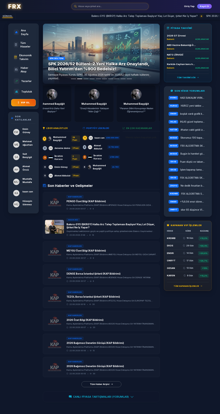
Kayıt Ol (204, 6)
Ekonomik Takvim (25, 57)
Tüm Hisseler (25, 44)
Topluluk (26, 91)
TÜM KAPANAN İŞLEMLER (187, 286)
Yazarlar (26, 81)
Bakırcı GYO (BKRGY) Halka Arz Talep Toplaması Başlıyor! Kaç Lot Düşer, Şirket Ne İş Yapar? (121, 16)
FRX (14, 6)
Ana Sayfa (24, 32)
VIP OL (25, 102)
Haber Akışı (24, 69)
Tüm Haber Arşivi (100, 384)
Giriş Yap (189, 6)
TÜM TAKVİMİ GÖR (186, 77)
